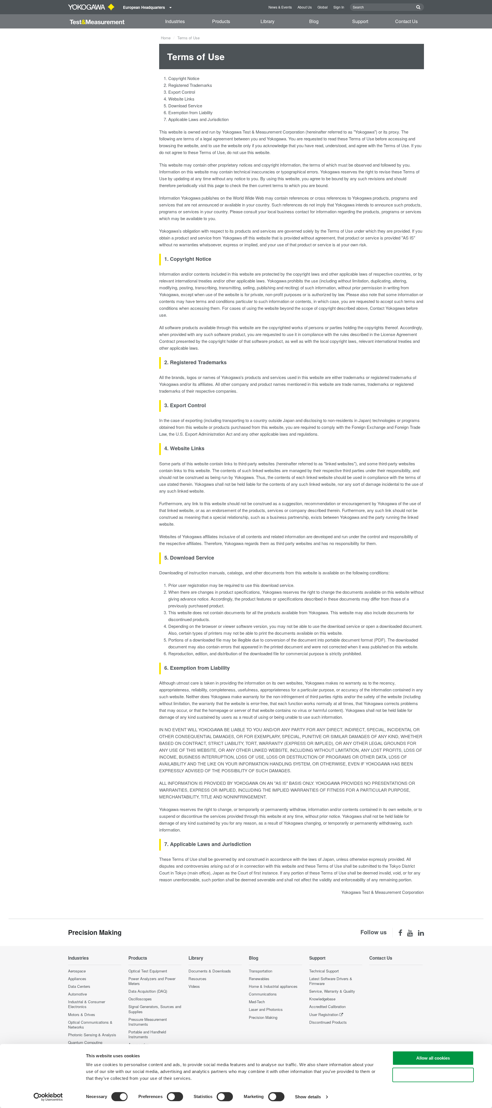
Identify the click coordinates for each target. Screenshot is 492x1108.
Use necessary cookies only (433, 1074)
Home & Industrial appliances (273, 986)
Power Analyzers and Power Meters (151, 981)
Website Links (181, 99)
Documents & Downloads (209, 971)
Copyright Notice (183, 78)
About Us (305, 7)
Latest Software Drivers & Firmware (330, 981)
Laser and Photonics (266, 1009)
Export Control (181, 92)
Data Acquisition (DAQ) (147, 991)
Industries (175, 21)
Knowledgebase (322, 998)
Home (166, 37)
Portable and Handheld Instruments (147, 1034)
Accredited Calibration (327, 1006)
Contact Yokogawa (387, 308)
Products (221, 21)
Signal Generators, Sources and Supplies (154, 1009)
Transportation (260, 971)
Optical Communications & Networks (90, 1024)
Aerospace (77, 971)
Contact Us (406, 21)
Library (267, 21)
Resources (197, 978)
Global (322, 7)
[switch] (175, 1096)
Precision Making (263, 1017)
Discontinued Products (328, 1022)
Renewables (259, 978)
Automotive (77, 994)
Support (360, 21)
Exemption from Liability (190, 112)
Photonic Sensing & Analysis (92, 1034)
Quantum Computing (85, 1042)
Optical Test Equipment (147, 971)
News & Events (280, 7)
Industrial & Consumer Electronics (86, 1004)
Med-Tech (257, 1001)
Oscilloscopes (140, 998)
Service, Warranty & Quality (332, 991)
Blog (314, 21)
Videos (194, 986)
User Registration (323, 1014)
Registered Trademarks (190, 85)
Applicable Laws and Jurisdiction (198, 119)
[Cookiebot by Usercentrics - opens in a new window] (48, 1097)
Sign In (338, 7)
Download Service (185, 105)
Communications (263, 994)
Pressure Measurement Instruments (147, 1022)
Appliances (77, 978)
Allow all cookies (433, 1058)
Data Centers (79, 986)
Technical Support (324, 971)
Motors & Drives (81, 1014)
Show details (308, 1096)
